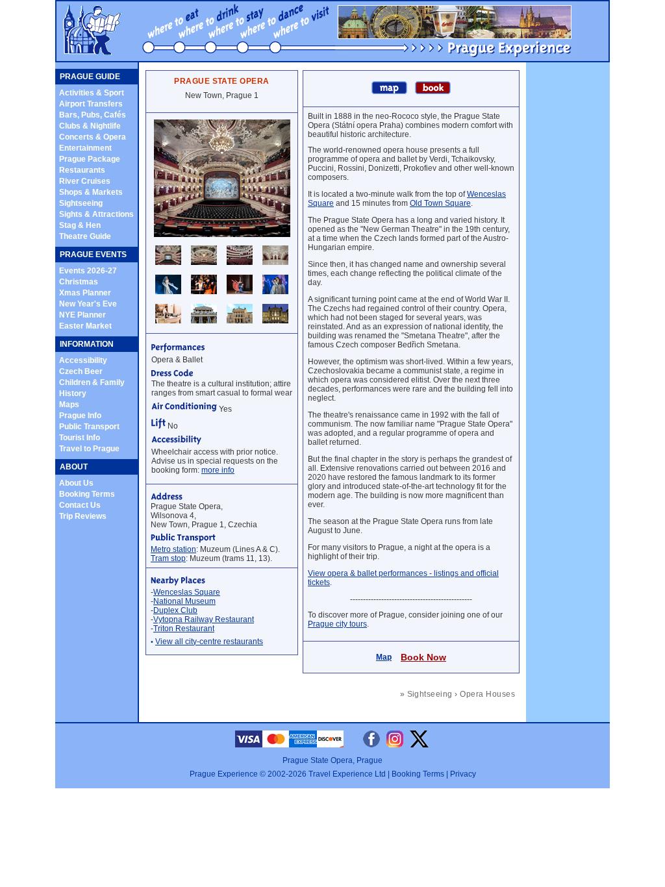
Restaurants (82, 170)
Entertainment (85, 148)
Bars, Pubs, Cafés (92, 114)
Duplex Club (175, 610)
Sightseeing (81, 203)
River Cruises (84, 181)
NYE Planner (82, 314)
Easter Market (85, 326)
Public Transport (89, 426)
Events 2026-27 (88, 270)
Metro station (173, 549)
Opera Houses (487, 694)
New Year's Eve (88, 303)
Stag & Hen (80, 225)
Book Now (423, 657)
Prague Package (89, 159)
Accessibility (83, 360)
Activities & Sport (91, 92)
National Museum (184, 601)
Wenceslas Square (186, 592)
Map (384, 657)
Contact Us (80, 505)
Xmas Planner (85, 292)
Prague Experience (224, 774)
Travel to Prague (89, 448)
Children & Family (92, 382)
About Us (76, 483)
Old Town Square (440, 203)
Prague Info (80, 415)
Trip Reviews (83, 516)
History (72, 393)
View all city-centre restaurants (209, 641)
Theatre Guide (85, 236)
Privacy (463, 774)
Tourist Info (79, 437)
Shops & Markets (91, 192)
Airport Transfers (91, 103)
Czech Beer (81, 371)
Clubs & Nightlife (90, 126)
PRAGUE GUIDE (90, 76)
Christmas (78, 281)
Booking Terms (87, 494)
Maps (69, 404)
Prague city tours (337, 624)
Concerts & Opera (92, 137)
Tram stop (168, 558)
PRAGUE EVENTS (93, 254)
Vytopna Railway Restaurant (203, 619)
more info (217, 470)
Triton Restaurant (183, 628)
